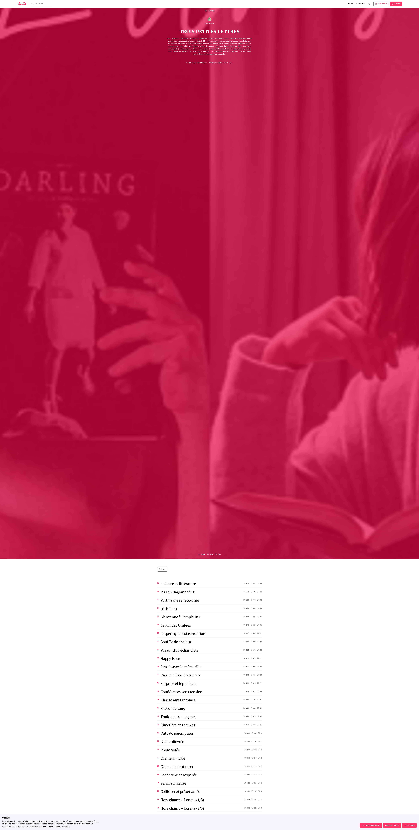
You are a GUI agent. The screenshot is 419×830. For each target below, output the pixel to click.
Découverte (360, 4)
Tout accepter (409, 825)
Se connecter (382, 4)
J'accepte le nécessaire (371, 825)
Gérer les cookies (392, 825)
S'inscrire (397, 4)
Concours (350, 4)
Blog (368, 4)
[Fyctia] (23, 3)
